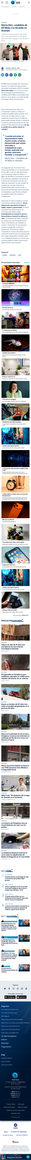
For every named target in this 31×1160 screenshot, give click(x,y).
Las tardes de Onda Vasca (9, 1013)
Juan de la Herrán (6, 1058)
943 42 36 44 (16, 1088)
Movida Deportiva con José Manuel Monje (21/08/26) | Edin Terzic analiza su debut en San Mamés (9, 927)
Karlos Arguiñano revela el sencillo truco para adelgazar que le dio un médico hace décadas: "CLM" (16, 888)
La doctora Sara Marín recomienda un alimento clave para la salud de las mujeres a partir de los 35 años (17, 907)
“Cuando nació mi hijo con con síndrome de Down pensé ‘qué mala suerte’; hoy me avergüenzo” (16, 898)
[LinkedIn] (6, 75)
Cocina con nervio (6, 1065)
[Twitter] (2, 75)
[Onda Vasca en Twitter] (5, 988)
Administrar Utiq (15, 1113)
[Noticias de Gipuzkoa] (19, 1131)
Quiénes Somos (11, 1104)
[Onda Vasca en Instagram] (18, 988)
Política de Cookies (22, 1107)
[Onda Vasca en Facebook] (9, 988)
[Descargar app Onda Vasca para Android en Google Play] (10, 997)
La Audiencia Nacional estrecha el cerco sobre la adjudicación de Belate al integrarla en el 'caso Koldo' (15, 855)
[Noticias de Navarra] (22, 1135)
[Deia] (6, 1131)
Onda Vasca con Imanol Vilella (10, 1029)
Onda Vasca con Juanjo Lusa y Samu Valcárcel (15, 1023)
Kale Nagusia (5, 1016)
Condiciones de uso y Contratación (15, 1110)
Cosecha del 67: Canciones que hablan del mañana (9, 970)
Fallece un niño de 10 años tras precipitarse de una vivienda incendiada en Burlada (13, 647)
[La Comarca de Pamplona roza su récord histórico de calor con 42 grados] (15, 811)
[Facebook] (11, 75)
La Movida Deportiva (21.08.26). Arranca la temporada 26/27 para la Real (9, 942)
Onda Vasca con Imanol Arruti (10, 1026)
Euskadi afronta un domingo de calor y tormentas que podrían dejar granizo (17, 878)
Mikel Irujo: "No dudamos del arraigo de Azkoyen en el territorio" (15, 796)
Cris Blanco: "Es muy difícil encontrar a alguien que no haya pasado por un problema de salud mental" (9, 956)
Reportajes (5, 1043)
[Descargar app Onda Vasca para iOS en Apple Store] (22, 997)
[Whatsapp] (15, 75)
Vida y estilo (9, 884)
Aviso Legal (21, 1104)
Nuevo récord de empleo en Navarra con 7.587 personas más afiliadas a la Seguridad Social (15, 768)
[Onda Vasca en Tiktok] (26, 988)
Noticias (4, 1040)
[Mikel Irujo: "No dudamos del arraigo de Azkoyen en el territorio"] (15, 783)
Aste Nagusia (5, 6)
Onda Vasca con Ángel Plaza (10, 1033)
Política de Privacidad (9, 1107)
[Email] (19, 75)
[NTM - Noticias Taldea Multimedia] (15, 1126)
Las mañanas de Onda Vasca (10, 1009)
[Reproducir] (21, 924)
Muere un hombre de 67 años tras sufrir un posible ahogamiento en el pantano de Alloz (15, 706)
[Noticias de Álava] (8, 1135)
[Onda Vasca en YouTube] (13, 988)
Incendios (14, 6)
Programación (6, 1047)
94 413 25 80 (16, 1084)
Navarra (4, 642)
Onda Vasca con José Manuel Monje (12, 1019)
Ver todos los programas (8, 1036)
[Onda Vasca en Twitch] (22, 988)
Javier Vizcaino (5, 1061)
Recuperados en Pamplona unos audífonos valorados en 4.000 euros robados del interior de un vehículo (15, 676)
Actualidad (8, 874)
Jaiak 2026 (22, 6)
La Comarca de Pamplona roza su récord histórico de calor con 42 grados (14, 825)
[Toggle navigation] (2, 2)
